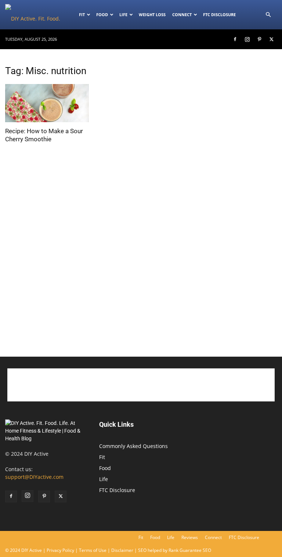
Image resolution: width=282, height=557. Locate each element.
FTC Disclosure (219, 14)
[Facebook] (235, 39)
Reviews (189, 537)
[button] (268, 14)
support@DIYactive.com (34, 476)
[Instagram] (247, 39)
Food (102, 14)
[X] (271, 39)
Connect (182, 14)
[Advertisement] (235, 306)
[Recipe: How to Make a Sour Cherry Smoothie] (47, 103)
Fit (102, 457)
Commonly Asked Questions (133, 446)
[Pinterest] (259, 39)
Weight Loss (152, 14)
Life (123, 14)
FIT (82, 14)
